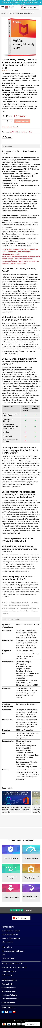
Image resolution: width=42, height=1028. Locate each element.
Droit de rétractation (8, 991)
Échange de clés (7, 942)
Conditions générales (8, 988)
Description (7, 146)
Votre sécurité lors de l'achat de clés (14, 967)
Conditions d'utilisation (9, 995)
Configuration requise (11, 619)
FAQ (3, 955)
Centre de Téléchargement (10, 938)
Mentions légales (7, 984)
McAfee (5, 70)
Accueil (3, 13)
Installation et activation (9, 934)
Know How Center (8, 958)
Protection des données (9, 999)
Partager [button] (8, 137)
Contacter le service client (10, 931)
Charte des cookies (8, 1002)
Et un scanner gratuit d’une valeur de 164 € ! (25, 3)
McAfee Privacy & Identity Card (21, 132)
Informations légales (8, 971)
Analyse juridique (7, 975)
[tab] (21, 146)
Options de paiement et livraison (12, 951)
